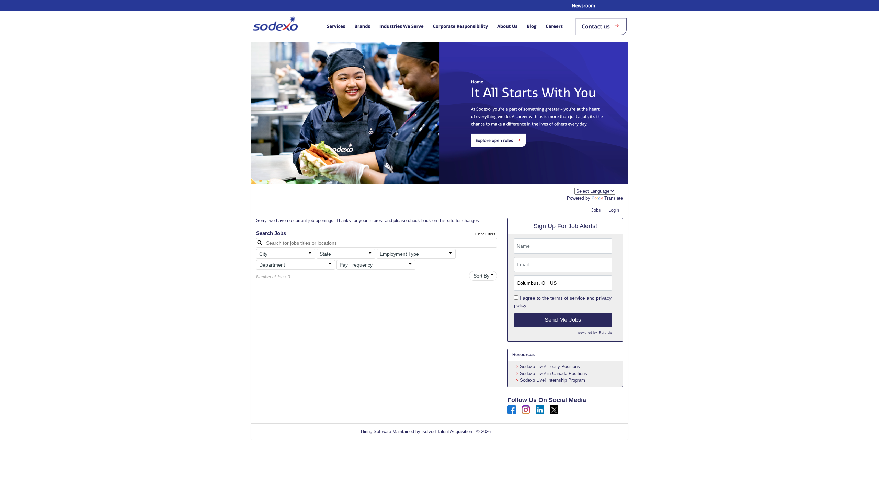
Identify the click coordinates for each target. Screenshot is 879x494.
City (263, 254)
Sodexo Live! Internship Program (552, 380)
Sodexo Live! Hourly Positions (550, 366)
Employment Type (399, 254)
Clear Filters (485, 234)
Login (613, 210)
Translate (613, 198)
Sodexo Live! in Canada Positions (553, 373)
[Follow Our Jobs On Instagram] (526, 409)
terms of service (567, 298)
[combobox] (594, 191)
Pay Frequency (356, 265)
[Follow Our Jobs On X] (554, 409)
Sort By (481, 276)
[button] (285, 254)
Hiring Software (376, 431)
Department (272, 265)
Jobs (596, 210)
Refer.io (605, 332)
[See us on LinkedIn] (540, 409)
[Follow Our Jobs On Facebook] (511, 409)
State (325, 254)
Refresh (510, 431)
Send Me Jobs (563, 320)
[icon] (310, 253)
